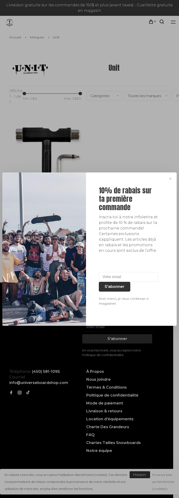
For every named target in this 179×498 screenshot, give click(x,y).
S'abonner (114, 286)
